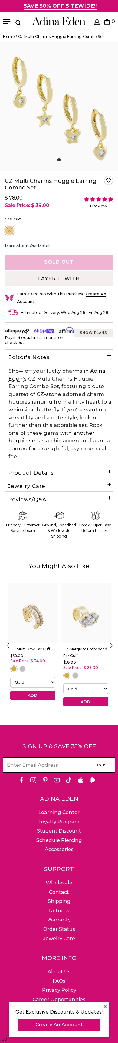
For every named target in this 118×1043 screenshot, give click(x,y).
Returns (59, 911)
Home (9, 36)
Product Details (31, 473)
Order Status (59, 929)
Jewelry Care (26, 486)
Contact (59, 892)
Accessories (59, 849)
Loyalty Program (59, 822)
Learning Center (59, 812)
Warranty (59, 920)
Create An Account (59, 1025)
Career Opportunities (59, 999)
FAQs (59, 981)
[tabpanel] (59, 106)
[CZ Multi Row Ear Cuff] (33, 613)
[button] (108, 180)
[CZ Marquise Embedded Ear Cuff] (86, 613)
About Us (59, 971)
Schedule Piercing (59, 840)
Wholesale (59, 883)
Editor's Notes (29, 357)
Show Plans (93, 332)
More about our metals (28, 245)
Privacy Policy (59, 990)
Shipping (59, 901)
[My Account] (97, 23)
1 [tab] (59, 159)
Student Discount (59, 831)
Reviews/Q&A (27, 499)
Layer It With (59, 278)
